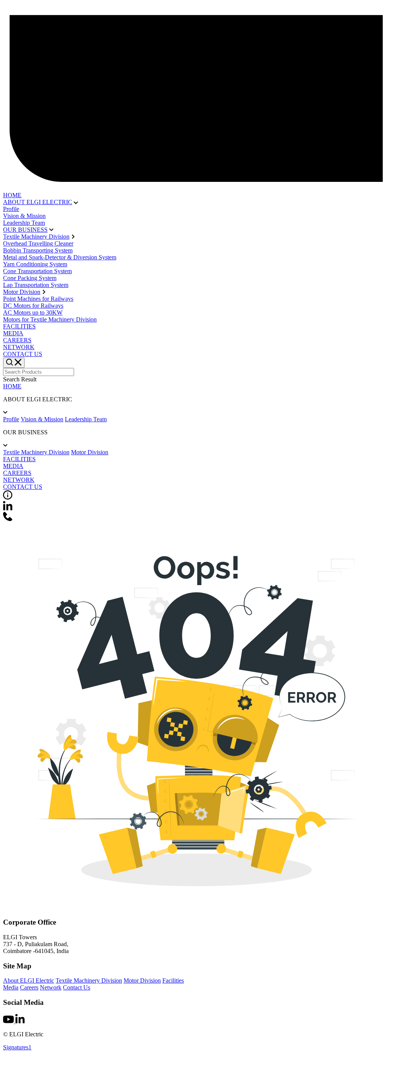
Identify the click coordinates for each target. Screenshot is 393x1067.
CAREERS (17, 340)
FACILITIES (19, 326)
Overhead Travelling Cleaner (38, 243)
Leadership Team (24, 222)
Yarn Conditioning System (35, 264)
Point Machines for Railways (38, 298)
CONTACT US (22, 354)
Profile (11, 209)
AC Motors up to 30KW (33, 312)
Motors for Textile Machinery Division (50, 319)
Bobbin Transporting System (38, 250)
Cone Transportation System (37, 271)
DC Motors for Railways (33, 305)
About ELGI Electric (28, 980)
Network (50, 987)
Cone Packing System (29, 278)
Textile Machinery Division (36, 236)
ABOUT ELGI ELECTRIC (37, 202)
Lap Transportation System (35, 285)
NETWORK (19, 347)
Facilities (173, 980)
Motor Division (21, 292)
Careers (29, 987)
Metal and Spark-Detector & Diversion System (59, 257)
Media (10, 987)
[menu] (14, 363)
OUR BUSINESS (25, 229)
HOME (12, 195)
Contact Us (76, 987)
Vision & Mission (24, 216)
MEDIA (13, 333)
